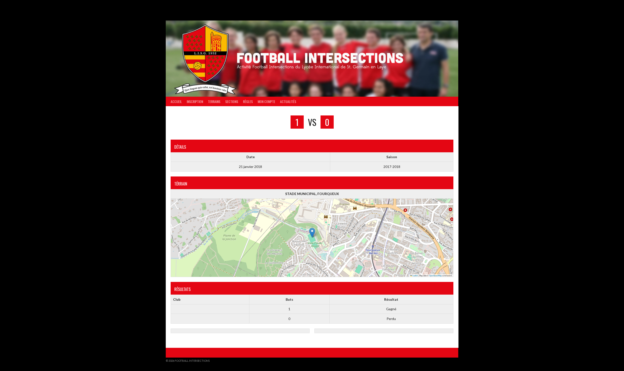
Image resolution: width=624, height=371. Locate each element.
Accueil (176, 101)
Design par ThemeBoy (443, 360)
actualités (288, 101)
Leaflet (415, 275)
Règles (248, 101)
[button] (312, 233)
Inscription (195, 101)
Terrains (214, 101)
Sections (231, 101)
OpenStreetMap (435, 275)
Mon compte (266, 101)
